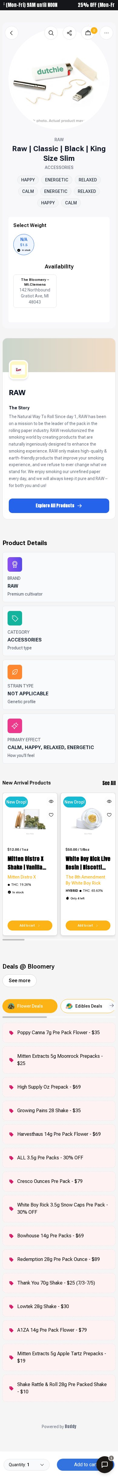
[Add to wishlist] (51, 815)
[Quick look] (51, 801)
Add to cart (85, 1464)
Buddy (70, 1426)
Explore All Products (55, 505)
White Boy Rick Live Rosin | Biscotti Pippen (88, 863)
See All (109, 783)
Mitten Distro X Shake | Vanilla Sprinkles (26, 863)
